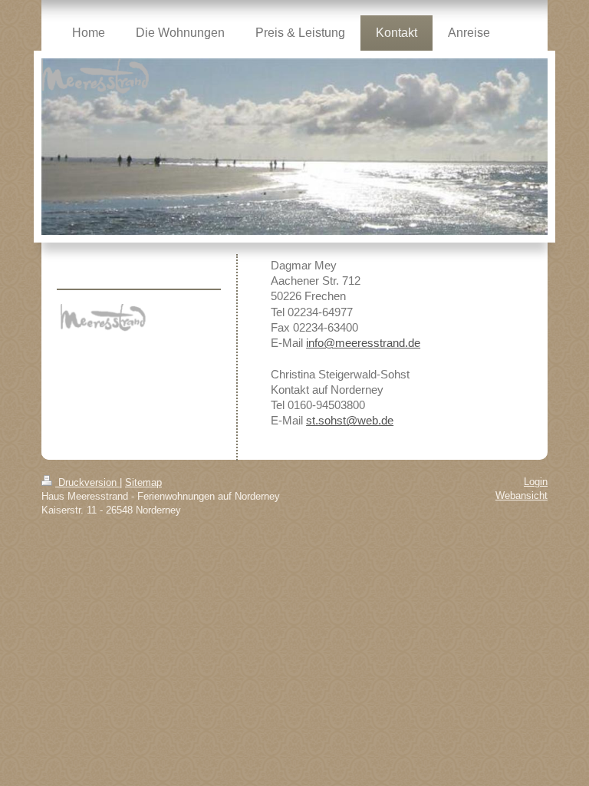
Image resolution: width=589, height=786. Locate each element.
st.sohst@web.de (349, 420)
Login (536, 481)
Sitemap (143, 482)
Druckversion (87, 482)
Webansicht (521, 495)
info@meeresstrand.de (363, 342)
